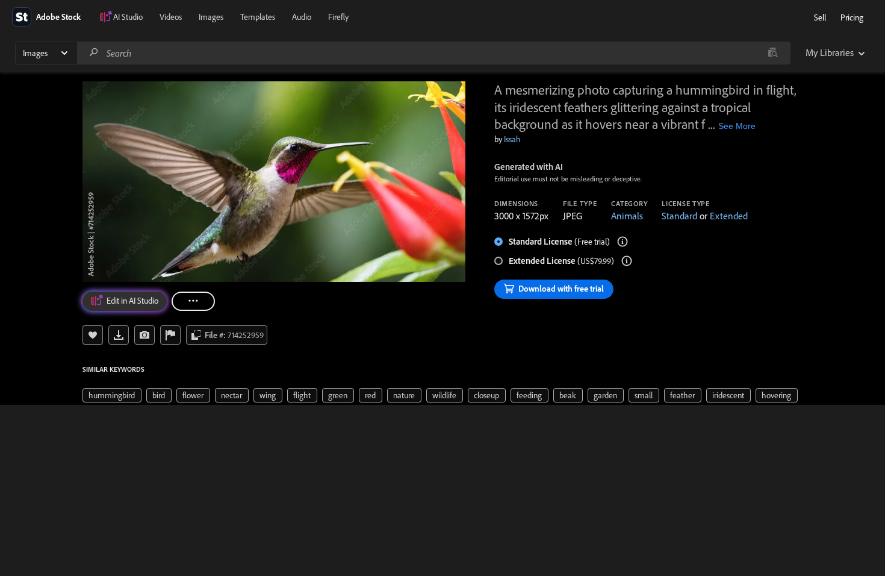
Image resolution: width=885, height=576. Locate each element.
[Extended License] (626, 261)
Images (211, 16)
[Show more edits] (193, 301)
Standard (679, 216)
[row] (111, 395)
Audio (301, 16)
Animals (627, 216)
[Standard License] (622, 241)
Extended (729, 216)
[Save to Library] (92, 335)
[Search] (94, 53)
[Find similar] (772, 53)
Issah (512, 139)
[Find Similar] (144, 335)
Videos (171, 16)
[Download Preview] (118, 335)
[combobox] (433, 53)
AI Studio (128, 16)
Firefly (338, 16)
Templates (257, 16)
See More (737, 126)
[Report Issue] (170, 335)
